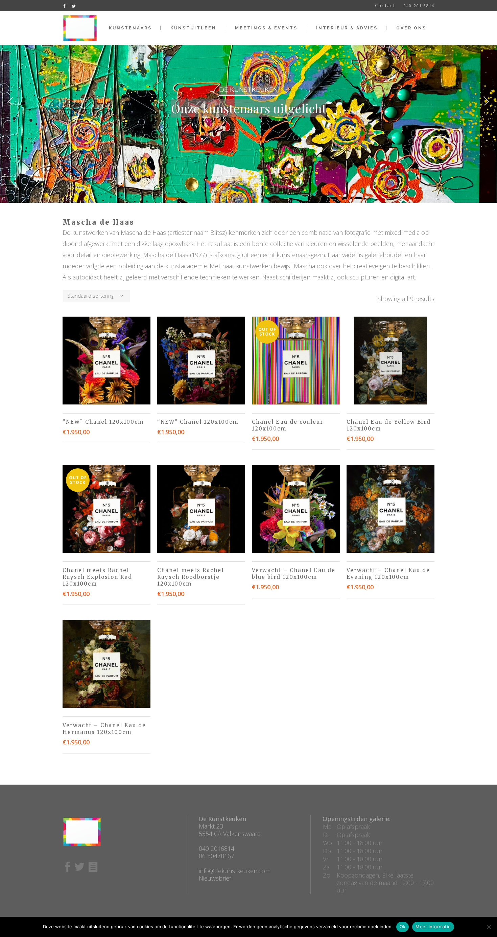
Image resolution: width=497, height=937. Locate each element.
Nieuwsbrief (215, 878)
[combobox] (96, 296)
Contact (385, 5)
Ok (403, 926)
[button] (10, 101)
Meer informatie (433, 926)
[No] (488, 926)
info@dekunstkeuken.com (234, 871)
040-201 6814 (419, 5)
